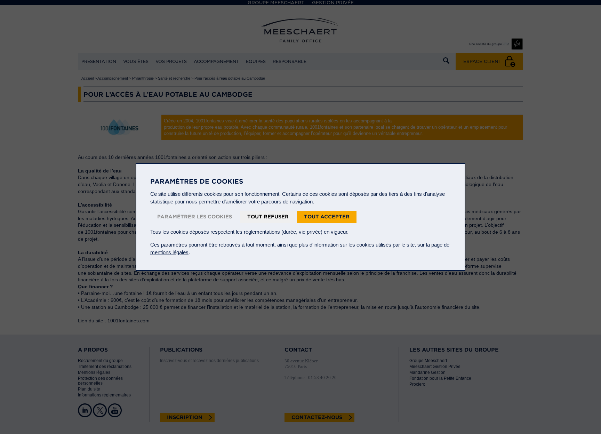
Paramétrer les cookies (194, 216)
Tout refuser (268, 216)
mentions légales (169, 252)
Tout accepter (327, 216)
